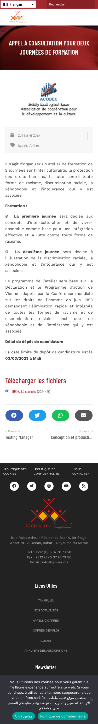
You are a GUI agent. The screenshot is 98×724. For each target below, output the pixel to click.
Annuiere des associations (46, 650)
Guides (46, 640)
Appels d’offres (46, 620)
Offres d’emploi (46, 630)
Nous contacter (81, 471)
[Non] (91, 699)
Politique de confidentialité (46, 471)
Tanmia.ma (46, 600)
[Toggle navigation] (85, 17)
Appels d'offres (28, 145)
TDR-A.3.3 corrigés (23, 391)
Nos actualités (46, 610)
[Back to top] (75, 708)
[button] (14, 415)
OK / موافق (23, 716)
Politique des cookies (15, 471)
